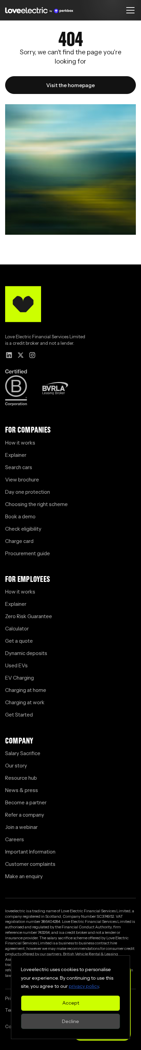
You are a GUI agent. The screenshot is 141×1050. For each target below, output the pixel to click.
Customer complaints (30, 864)
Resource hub (21, 778)
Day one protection (27, 492)
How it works (20, 442)
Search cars (18, 467)
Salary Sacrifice (22, 753)
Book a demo (20, 516)
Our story (16, 765)
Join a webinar (21, 827)
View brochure (22, 479)
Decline (70, 1021)
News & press (21, 790)
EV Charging (19, 677)
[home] (39, 10)
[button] (129, 10)
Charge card (19, 541)
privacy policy (84, 986)
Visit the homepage (70, 85)
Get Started (19, 714)
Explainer (15, 455)
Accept (70, 1003)
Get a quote (19, 641)
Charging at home (25, 690)
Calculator (17, 628)
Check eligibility (23, 529)
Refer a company (24, 815)
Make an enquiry (24, 876)
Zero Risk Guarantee (28, 616)
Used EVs (16, 665)
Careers (14, 839)
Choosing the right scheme (36, 504)
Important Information (30, 851)
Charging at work (24, 702)
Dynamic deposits (26, 653)
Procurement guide (27, 553)
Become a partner (26, 802)
